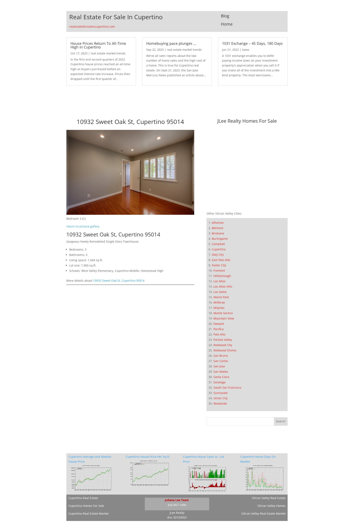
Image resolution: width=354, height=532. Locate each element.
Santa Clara (221, 377)
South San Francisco (227, 387)
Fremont (219, 270)
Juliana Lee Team (177, 500)
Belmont (217, 228)
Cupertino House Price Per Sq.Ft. (148, 457)
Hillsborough (222, 276)
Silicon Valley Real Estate (269, 498)
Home (227, 24)
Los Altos (219, 281)
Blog (225, 16)
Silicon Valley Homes (272, 506)
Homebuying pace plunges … (171, 43)
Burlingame (220, 239)
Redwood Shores (224, 350)
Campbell (218, 244)
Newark (218, 324)
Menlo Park (221, 297)
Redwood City (222, 345)
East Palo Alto (221, 260)
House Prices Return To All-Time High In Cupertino (98, 45)
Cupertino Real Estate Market (88, 513)
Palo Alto (219, 334)
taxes (245, 50)
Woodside (220, 403)
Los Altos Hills (222, 286)
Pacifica (218, 329)
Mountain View (223, 318)
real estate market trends (108, 53)
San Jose (219, 366)
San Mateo (220, 371)
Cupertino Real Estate (83, 498)
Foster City (219, 265)
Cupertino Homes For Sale (86, 506)
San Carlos (220, 361)
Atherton (218, 223)
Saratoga (219, 382)
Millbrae (219, 302)
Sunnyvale (220, 393)
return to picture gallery (82, 226)
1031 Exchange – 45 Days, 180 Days (252, 43)
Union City (220, 398)
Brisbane (218, 233)
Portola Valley (222, 340)
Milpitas (219, 308)
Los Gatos (220, 292)
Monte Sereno (223, 313)
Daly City (218, 254)
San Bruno (220, 356)
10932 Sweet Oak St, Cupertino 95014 (118, 280)
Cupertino (219, 249)
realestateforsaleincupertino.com (92, 26)
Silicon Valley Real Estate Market (263, 513)
